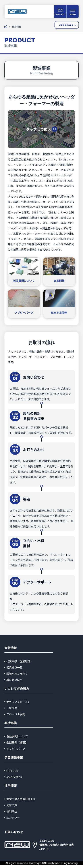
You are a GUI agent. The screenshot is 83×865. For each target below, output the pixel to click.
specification (14, 777)
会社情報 (10, 648)
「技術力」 (13, 708)
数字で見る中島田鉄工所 (21, 799)
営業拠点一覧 (14, 667)
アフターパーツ (15, 748)
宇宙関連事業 (13, 757)
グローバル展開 (15, 714)
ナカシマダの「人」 (18, 702)
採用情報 (10, 785)
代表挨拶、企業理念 (18, 661)
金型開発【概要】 (17, 742)
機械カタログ (14, 680)
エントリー (13, 817)
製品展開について (17, 736)
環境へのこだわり (17, 673)
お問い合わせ (13, 832)
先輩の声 (11, 805)
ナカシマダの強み (16, 688)
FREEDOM (12, 770)
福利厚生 (11, 811)
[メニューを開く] (72, 11)
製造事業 (10, 723)
